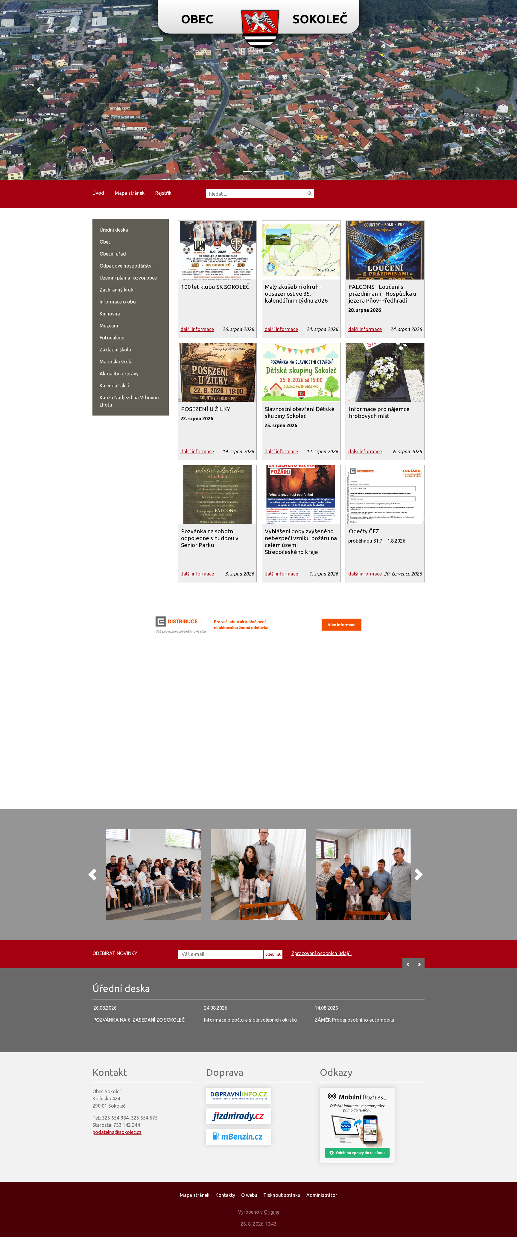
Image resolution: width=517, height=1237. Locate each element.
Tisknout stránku (281, 1195)
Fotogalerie (112, 337)
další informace (197, 329)
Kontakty (225, 1195)
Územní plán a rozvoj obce (128, 277)
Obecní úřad (113, 253)
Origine (271, 1212)
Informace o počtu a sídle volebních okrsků (250, 1019)
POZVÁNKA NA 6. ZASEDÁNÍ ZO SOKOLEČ (139, 1019)
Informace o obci (118, 301)
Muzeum (109, 325)
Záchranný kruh (116, 289)
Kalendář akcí (114, 385)
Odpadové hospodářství (126, 265)
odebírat (273, 954)
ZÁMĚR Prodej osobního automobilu (354, 1019)
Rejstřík (163, 193)
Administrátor (321, 1195)
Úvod (98, 193)
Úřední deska (114, 229)
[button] (38, 90)
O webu (249, 1195)
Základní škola (115, 349)
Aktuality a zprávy (119, 373)
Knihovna (110, 313)
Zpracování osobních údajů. (321, 953)
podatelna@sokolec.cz (117, 1132)
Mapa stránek (130, 193)
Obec (105, 241)
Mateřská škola (116, 361)
